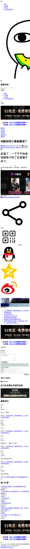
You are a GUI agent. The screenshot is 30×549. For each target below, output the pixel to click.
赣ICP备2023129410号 (7, 547)
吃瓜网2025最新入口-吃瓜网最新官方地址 (14, 486)
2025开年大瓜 (8, 314)
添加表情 (4, 362)
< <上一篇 (3, 302)
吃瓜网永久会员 (6, 503)
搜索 (2, 90)
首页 (5, 4)
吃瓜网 (6, 6)
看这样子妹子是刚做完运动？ (12, 319)
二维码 (19, 245)
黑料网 (3, 136)
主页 (3, 128)
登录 (2, 103)
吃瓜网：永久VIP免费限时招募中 (15, 125)
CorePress (3, 546)
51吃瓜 (6, 7)
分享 (2, 228)
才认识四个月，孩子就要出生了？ (12, 514)
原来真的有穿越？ (6, 304)
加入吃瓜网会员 (8, 9)
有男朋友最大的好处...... (11, 317)
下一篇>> (3, 305)
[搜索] (15, 101)
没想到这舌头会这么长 (10, 315)
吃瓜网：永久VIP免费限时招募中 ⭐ (16, 122)
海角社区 (3, 135)
